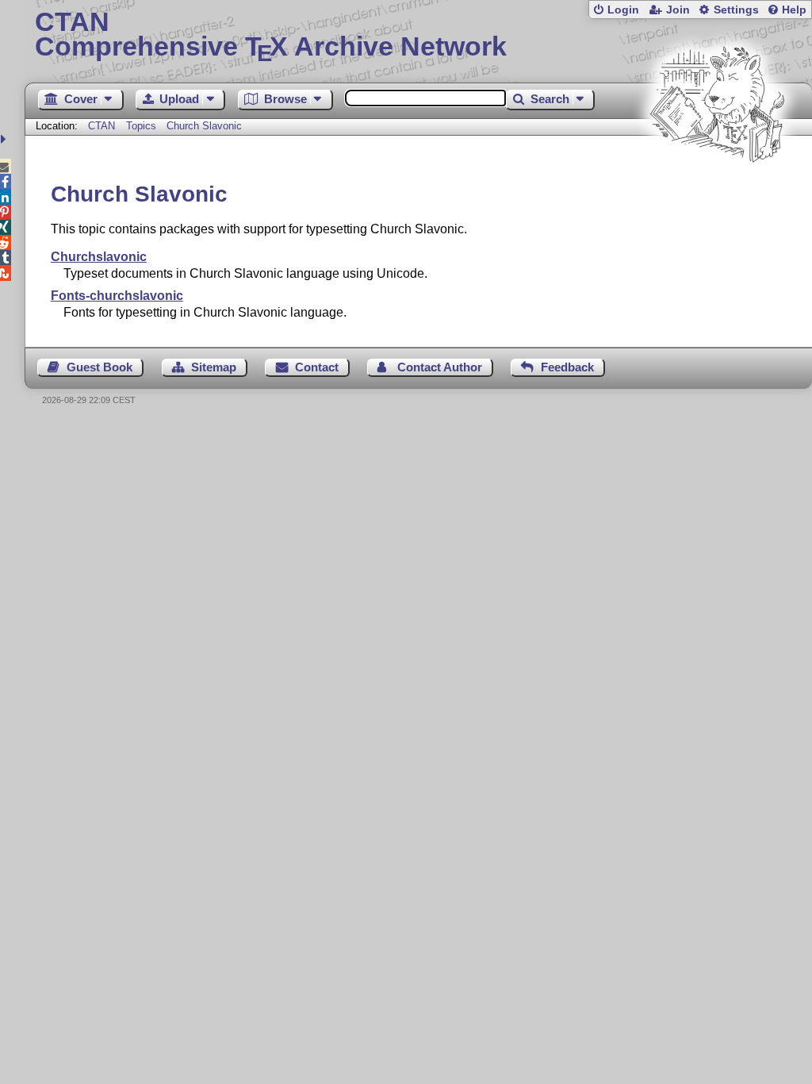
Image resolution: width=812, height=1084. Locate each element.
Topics (142, 126)
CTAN (101, 126)
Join (678, 10)
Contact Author (439, 367)
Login (623, 10)
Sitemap (213, 367)
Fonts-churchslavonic (117, 295)
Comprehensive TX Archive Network (271, 35)
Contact (317, 367)
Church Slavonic (204, 126)
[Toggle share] (5, 139)
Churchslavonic (99, 256)
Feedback (567, 367)
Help (794, 10)
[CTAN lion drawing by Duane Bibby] (717, 192)
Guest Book (99, 367)
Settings (736, 10)
